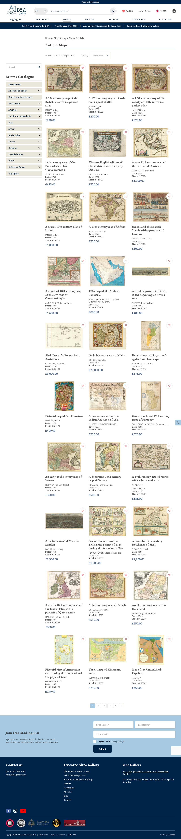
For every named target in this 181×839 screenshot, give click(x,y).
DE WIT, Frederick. (140, 549)
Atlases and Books (17, 90)
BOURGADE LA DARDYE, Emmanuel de (150, 424)
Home (48, 38)
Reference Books (16, 167)
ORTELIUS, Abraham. (98, 174)
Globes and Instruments (20, 97)
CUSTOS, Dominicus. (141, 238)
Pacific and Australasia (19, 116)
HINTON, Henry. (52, 420)
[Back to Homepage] (16, 11)
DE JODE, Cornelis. (97, 360)
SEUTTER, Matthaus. (54, 174)
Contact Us (165, 19)
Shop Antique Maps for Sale (77, 771)
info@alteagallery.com (16, 774)
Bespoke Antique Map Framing (78, 779)
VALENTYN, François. (55, 363)
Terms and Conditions (57, 835)
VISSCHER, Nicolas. (97, 231)
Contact (67, 799)
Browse (67, 19)
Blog (66, 795)
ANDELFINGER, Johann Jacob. (59, 303)
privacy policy (117, 741)
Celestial (12, 148)
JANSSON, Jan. (51, 110)
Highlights (15, 19)
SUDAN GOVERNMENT (99, 677)
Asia (10, 122)
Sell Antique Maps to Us (75, 775)
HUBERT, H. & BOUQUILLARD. (103, 424)
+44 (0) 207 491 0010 (15, 771)
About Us (90, 19)
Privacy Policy (43, 835)
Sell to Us (114, 19)
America (12, 109)
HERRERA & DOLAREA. (142, 363)
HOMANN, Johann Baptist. (57, 485)
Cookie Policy (72, 835)
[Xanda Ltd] (167, 834)
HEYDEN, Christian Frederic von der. (105, 552)
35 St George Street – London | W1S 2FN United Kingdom (146, 772)
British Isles (14, 135)
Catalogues (139, 19)
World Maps (14, 103)
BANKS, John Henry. (54, 549)
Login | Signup (145, 11)
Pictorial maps (15, 154)
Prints (11, 160)
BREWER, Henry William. (143, 303)
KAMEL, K (136, 677)
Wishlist (67, 783)
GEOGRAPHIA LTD (53, 681)
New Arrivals (42, 19)
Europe (11, 141)
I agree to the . (111, 741)
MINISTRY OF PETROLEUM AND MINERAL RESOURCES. (104, 300)
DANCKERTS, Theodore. (143, 170)
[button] (83, 68)
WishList (129, 11)
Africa (11, 129)
